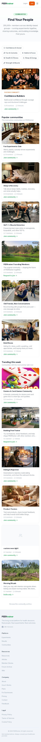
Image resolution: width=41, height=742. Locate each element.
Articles (4, 659)
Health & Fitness (12, 58)
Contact (4, 700)
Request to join (9, 275)
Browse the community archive (21, 604)
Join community (10, 109)
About (4, 681)
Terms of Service (8, 718)
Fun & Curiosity (11, 53)
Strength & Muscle (13, 63)
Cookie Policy (7, 722)
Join (32, 3)
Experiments (6, 637)
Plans (4, 689)
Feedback (5, 704)
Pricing (4, 696)
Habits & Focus (30, 53)
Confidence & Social (13, 48)
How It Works (6, 685)
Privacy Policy (7, 714)
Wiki (3, 670)
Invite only (7, 594)
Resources (6, 656)
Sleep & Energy (31, 58)
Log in (25, 3)
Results (4, 641)
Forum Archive (7, 667)
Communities (6, 645)
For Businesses (7, 692)
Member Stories (7, 663)
